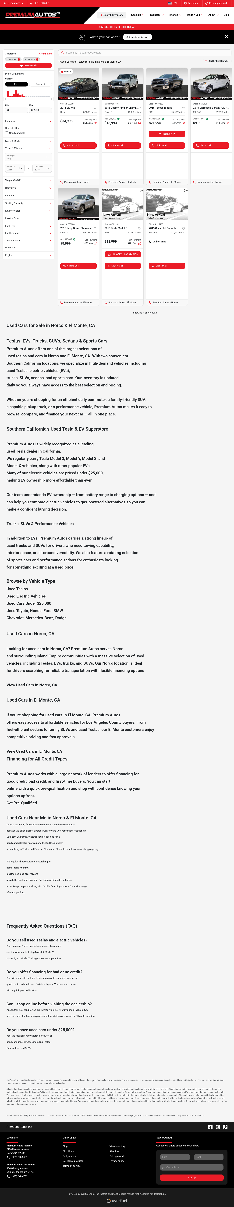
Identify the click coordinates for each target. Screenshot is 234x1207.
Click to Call (72, 145)
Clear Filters (45, 53)
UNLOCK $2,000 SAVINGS (125, 254)
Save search (30, 65)
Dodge (61, 618)
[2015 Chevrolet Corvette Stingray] (167, 204)
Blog (226, 14)
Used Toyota (17, 610)
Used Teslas (17, 589)
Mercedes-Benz (39, 618)
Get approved (117, 1156)
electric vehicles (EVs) (49, 370)
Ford (47, 610)
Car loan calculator (73, 1161)
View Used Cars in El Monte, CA (34, 751)
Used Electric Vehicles (26, 596)
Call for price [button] (159, 241)
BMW (58, 610)
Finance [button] (173, 14)
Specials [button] (136, 14)
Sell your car (69, 1156)
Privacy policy (117, 1161)
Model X (14, 465)
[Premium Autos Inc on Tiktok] (223, 1127)
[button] (15, 3)
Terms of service (72, 1165)
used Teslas (17, 370)
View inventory (117, 1146)
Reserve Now (169, 134)
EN (175, 3)
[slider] (5, 99)
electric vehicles (15, 952)
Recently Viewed (218, 3)
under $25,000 (90, 473)
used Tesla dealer (22, 451)
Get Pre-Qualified (22, 803)
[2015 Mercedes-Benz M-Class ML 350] (211, 84)
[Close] (226, 36)
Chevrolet (15, 618)
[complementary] (224, 1197)
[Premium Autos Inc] (33, 15)
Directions (68, 1151)
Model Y (73, 458)
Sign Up (192, 1177)
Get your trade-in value (137, 37)
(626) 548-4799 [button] (19, 1176)
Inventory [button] (154, 14)
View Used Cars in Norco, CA (32, 685)
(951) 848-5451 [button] (41, 3)
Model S (89, 458)
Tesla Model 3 (51, 458)
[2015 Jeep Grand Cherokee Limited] (78, 204)
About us (114, 1151)
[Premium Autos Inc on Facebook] (209, 1127)
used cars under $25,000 (19, 1042)
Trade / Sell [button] (193, 14)
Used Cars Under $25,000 (29, 603)
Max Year (39, 167)
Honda (36, 610)
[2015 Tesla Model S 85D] (122, 204)
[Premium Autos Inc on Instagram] (216, 1127)
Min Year (11, 167)
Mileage (10, 155)
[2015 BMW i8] (78, 84)
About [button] (211, 14)
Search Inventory (113, 15)
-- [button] (184, 241)
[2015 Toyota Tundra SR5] (167, 84)
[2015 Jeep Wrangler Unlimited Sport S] (122, 84)
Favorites (193, 3)
